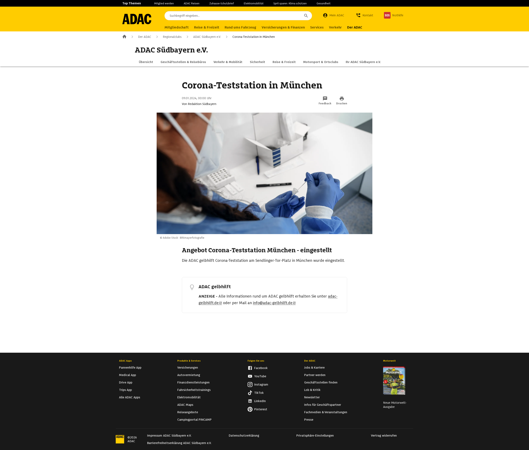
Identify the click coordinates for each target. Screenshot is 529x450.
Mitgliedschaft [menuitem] (176, 27)
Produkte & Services (189, 360)
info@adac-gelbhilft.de (272, 302)
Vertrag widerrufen (384, 435)
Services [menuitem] (317, 27)
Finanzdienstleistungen (193, 382)
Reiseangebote (187, 412)
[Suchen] (306, 15)
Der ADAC (144, 37)
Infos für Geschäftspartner (322, 405)
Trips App (125, 390)
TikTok (259, 393)
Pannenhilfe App (130, 367)
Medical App (127, 375)
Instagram (261, 384)
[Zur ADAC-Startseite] (136, 19)
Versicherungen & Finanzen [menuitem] (283, 27)
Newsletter (312, 397)
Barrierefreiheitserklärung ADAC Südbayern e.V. (179, 443)
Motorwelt (389, 360)
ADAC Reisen (191, 3)
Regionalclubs (172, 37)
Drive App (125, 382)
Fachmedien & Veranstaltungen (325, 412)
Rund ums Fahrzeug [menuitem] (240, 27)
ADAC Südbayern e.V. (207, 37)
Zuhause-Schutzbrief (221, 3)
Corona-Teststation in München (253, 37)
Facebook (261, 368)
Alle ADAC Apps (129, 397)
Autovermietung (188, 375)
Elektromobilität (253, 3)
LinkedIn (260, 401)
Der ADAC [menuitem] (354, 27)
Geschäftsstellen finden (320, 382)
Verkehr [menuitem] (335, 27)
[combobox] (238, 15)
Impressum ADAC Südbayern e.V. (169, 435)
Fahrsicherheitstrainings (194, 390)
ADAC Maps (185, 405)
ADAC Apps (125, 360)
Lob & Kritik (312, 390)
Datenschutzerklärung (244, 435)
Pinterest (260, 409)
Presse (308, 419)
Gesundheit (323, 3)
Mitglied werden (164, 3)
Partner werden (314, 375)
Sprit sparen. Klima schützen (290, 3)
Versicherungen (187, 367)
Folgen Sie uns (256, 360)
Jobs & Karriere (314, 367)
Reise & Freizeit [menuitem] (206, 27)
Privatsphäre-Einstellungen (315, 435)
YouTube (260, 376)
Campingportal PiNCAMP (194, 419)
